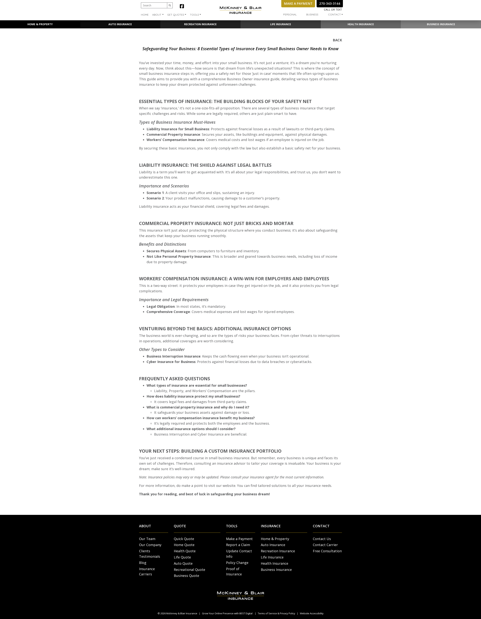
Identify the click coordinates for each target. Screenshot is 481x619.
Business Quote (186, 575)
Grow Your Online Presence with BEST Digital (227, 613)
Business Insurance (441, 24)
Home (145, 14)
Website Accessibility (312, 613)
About (156, 14)
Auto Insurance (120, 24)
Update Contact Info (239, 554)
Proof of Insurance (234, 572)
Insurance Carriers (147, 572)
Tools (194, 14)
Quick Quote (184, 538)
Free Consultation (327, 551)
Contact (334, 14)
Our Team (147, 538)
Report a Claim (238, 544)
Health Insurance (361, 24)
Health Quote (185, 551)
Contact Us (322, 538)
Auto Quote (183, 563)
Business (312, 14)
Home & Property (40, 24)
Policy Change (237, 562)
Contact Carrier (325, 544)
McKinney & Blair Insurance (181, 613)
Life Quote (182, 557)
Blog (142, 562)
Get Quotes (175, 14)
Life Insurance (280, 24)
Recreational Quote (189, 569)
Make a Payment (239, 538)
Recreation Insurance (200, 24)
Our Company (150, 544)
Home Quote (184, 544)
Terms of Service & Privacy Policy (276, 613)
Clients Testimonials (149, 554)
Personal (290, 14)
